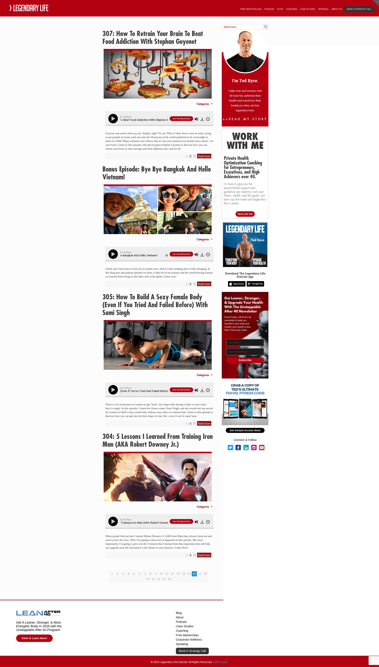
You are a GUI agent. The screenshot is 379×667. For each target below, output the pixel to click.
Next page (157, 585)
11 (166, 573)
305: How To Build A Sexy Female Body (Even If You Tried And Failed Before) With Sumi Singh (155, 305)
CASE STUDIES (307, 9)
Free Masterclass (187, 635)
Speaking (182, 644)
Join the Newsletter (181, 118)
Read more (204, 156)
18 (205, 573)
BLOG (280, 9)
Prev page (160, 567)
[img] (208, 119)
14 (183, 573)
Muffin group (220, 662)
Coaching (182, 630)
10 (161, 573)
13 (177, 573)
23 (169, 579)
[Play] (113, 118)
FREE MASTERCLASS (251, 9)
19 (147, 579)
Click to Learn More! (34, 638)
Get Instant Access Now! (245, 430)
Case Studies (184, 626)
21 (158, 579)
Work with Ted (245, 214)
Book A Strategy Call (192, 650)
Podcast (181, 621)
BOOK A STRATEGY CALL (359, 9)
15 (188, 573)
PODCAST (269, 9)
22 (164, 579)
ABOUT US (336, 9)
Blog (179, 613)
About (180, 617)
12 (172, 573)
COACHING (291, 9)
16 (194, 573)
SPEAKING (323, 9)
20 (153, 579)
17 (199, 573)
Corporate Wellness (189, 639)
